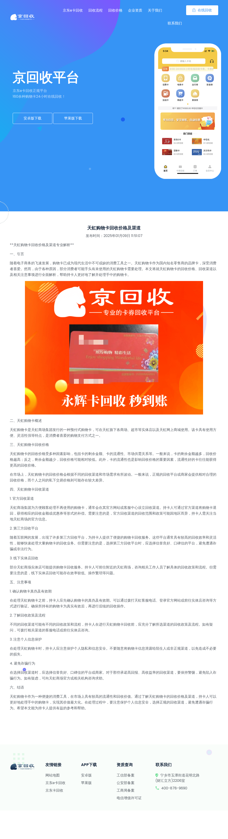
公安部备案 (125, 782)
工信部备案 (125, 775)
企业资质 (135, 10)
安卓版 (86, 775)
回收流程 (95, 10)
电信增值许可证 (129, 798)
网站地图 (52, 775)
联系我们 (175, 23)
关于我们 (155, 10)
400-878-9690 (174, 788)
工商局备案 (125, 790)
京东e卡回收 (73, 10)
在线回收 (205, 10)
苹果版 (86, 782)
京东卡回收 (54, 790)
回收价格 (115, 10)
